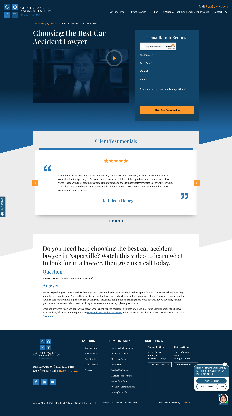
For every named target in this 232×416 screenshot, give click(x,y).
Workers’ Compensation (123, 387)
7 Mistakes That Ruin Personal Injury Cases (186, 12)
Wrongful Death (119, 392)
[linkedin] (44, 382)
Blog (155, 12)
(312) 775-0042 (217, 6)
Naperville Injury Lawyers (45, 23)
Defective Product (119, 359)
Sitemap (105, 403)
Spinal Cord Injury (120, 381)
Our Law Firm (116, 12)
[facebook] (36, 382)
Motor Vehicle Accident (122, 348)
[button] (226, 12)
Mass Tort (116, 364)
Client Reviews (91, 364)
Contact (218, 12)
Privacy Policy (130, 403)
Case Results (90, 359)
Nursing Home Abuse (121, 376)
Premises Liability (119, 353)
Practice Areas (138, 12)
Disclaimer (116, 403)
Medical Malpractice (121, 370)
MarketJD (185, 403)
